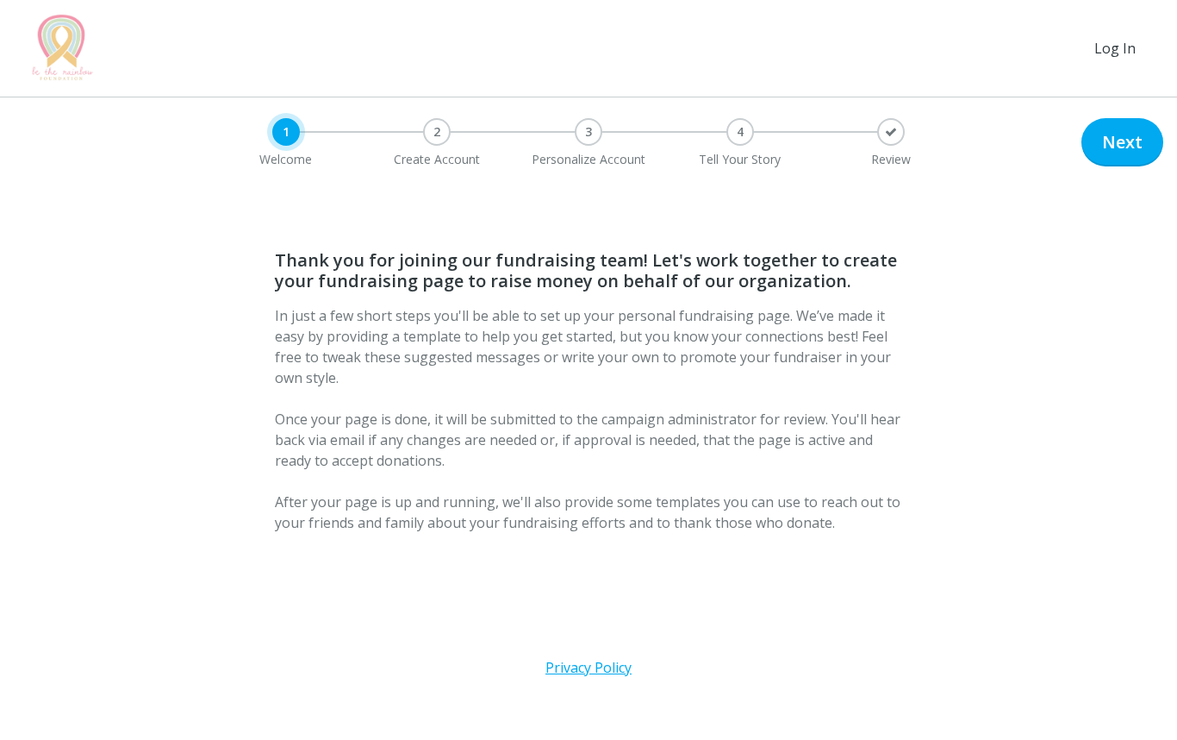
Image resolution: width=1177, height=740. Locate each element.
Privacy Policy (588, 667)
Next (1122, 142)
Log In (1115, 48)
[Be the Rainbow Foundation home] (62, 48)
